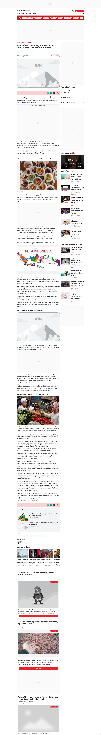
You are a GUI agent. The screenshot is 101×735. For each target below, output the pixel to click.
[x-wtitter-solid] (54, 93)
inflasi (23, 102)
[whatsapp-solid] (48, 93)
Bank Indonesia (32, 278)
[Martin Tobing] (18, 542)
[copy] (58, 93)
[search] (73, 11)
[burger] (83, 13)
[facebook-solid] (51, 93)
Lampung (25, 97)
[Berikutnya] (60, 622)
